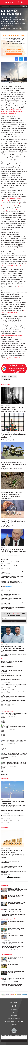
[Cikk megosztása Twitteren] (21, 59)
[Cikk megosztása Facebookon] (16, 59)
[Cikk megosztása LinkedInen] (25, 59)
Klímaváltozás (12, 376)
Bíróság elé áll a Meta (12, 964)
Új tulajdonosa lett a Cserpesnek (15, 935)
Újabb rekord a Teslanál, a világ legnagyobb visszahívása (11, 671)
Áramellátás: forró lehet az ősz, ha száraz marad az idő (13, 566)
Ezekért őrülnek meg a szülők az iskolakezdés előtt (15, 958)
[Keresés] (26, 2)
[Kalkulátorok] (18, 2)
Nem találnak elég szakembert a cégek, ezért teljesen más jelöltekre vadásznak (12, 947)
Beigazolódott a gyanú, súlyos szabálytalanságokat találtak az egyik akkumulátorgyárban (13, 685)
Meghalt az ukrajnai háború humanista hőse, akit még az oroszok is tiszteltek (13, 436)
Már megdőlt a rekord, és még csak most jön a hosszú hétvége (12, 811)
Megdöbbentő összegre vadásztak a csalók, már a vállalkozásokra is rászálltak (16, 903)
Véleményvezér (5, 384)
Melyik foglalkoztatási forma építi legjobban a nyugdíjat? (12, 851)
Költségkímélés (6, 778)
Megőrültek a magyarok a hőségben (10, 981)
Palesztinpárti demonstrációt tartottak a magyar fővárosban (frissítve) (12, 602)
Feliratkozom (14, 621)
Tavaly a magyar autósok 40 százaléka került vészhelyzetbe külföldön (12, 662)
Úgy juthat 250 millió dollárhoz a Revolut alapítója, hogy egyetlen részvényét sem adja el (15, 726)
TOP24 (4, 559)
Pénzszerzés (5, 828)
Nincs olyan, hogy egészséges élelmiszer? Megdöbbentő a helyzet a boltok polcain (12, 985)
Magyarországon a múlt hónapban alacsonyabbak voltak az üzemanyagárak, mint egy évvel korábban (13, 695)
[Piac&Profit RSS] (15, 1006)
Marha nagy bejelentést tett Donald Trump (11, 598)
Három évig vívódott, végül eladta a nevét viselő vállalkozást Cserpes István (16, 741)
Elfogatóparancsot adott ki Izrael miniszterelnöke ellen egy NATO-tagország (13, 608)
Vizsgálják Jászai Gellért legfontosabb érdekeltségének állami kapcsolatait (17, 754)
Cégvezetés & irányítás (8, 919)
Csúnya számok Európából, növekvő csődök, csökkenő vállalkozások (12, 943)
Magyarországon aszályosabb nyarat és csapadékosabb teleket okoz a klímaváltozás (12, 111)
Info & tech (4, 886)
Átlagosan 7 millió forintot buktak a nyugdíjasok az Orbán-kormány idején (13, 522)
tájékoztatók (14, 1021)
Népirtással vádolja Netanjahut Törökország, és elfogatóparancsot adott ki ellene (12, 577)
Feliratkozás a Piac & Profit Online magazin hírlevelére (14, 1035)
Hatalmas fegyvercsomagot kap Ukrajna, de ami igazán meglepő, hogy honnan (13, 464)
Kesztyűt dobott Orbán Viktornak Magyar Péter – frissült (12, 408)
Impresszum (14, 1009)
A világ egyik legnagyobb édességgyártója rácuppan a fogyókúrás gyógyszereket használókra (17, 889)
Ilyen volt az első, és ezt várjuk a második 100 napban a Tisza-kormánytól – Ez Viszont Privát (13, 593)
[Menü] (2, 2)
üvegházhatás (6, 379)
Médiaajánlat (14, 1015)
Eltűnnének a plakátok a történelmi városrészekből (15, 972)
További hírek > (5, 774)
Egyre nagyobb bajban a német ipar (15, 921)
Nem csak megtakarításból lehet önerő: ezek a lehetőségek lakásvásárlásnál (12, 867)
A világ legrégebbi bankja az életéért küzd (11, 675)
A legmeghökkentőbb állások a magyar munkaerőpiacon (10, 862)
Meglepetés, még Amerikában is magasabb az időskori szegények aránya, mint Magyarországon (13, 690)
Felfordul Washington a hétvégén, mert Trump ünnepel (12, 680)
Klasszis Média (14, 1024)
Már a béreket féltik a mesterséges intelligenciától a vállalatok (15, 896)
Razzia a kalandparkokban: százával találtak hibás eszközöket (16, 929)
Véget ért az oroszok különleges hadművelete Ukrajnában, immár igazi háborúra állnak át (13, 551)
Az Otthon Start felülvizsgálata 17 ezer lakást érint (13, 700)
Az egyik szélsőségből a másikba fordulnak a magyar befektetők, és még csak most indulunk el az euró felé (12, 649)
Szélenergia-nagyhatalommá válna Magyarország (12, 802)
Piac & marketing (6, 954)
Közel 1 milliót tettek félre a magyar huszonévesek (13, 821)
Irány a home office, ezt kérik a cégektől (11, 911)
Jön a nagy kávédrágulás (7, 666)
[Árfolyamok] (22, 2)
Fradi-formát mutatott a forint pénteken (10, 561)
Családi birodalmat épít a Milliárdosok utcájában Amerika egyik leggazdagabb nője (16, 763)
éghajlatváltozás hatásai (12, 210)
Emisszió (4, 376)
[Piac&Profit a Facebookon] (12, 1006)
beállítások (21, 1021)
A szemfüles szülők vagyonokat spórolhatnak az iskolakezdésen (12, 816)
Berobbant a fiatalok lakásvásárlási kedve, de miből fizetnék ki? (13, 872)
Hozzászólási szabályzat (14, 1018)
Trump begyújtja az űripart (7, 704)
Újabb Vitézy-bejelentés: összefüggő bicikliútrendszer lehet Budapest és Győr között (12, 582)
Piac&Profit (17, 28)
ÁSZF (14, 1012)
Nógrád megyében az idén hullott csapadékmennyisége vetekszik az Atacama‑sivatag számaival (12, 494)
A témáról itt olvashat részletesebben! (12, 335)
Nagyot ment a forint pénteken (8, 589)
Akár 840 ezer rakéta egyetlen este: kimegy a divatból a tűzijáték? (16, 714)
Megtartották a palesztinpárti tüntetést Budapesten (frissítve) (13, 571)
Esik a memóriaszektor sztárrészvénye (11, 909)
